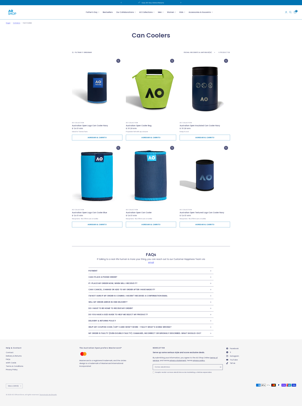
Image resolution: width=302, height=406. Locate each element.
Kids (181, 12)
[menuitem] (92, 12)
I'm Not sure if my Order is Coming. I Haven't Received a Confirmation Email (128, 295)
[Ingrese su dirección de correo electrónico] (220, 367)
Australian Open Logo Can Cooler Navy (90, 125)
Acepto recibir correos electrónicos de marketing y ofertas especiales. (183, 372)
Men (160, 12)
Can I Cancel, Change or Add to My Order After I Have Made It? (121, 289)
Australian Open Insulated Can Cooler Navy (200, 125)
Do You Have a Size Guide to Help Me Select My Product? (118, 314)
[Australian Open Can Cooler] (151, 175)
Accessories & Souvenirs (200, 12)
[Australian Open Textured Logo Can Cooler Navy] (205, 175)
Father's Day (91, 12)
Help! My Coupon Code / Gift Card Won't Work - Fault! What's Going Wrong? (129, 327)
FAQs (8, 359)
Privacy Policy (11, 369)
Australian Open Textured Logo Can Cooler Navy (202, 212)
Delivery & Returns (14, 356)
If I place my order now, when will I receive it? (112, 283)
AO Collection (78, 123)
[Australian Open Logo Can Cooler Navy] (97, 88)
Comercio (16, 23)
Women (170, 12)
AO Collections (146, 12)
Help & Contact (14, 348)
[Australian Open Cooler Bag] (151, 88)
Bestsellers (108, 12)
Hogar (8, 23)
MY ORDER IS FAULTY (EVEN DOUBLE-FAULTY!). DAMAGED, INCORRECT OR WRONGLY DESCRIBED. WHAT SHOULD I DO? (144, 333)
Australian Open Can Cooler (139, 212)
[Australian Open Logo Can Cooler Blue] (97, 175)
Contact (9, 352)
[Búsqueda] (290, 12)
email (151, 262)
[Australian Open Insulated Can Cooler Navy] (205, 88)
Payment (92, 270)
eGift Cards (11, 362)
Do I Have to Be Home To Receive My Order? (110, 308)
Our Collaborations (125, 12)
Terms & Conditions (14, 366)
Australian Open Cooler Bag (138, 125)
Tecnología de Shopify (48, 395)
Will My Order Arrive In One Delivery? (107, 302)
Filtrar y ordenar (83, 52)
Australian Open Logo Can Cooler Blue (89, 212)
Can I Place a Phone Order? (102, 277)
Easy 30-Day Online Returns (131, 3)
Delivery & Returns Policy (102, 320)
